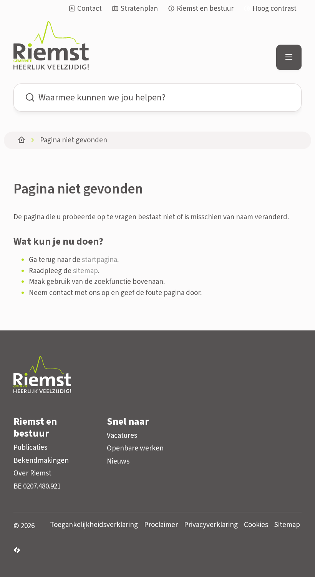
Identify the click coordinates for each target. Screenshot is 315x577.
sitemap (85, 271)
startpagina (99, 260)
